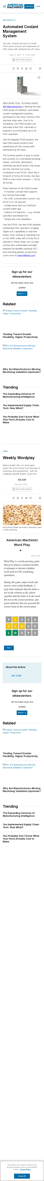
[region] (22, 1171)
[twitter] (22, 68)
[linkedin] (18, 68)
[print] (40, 68)
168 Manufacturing (12, 106)
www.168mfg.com (26, 255)
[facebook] (13, 68)
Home (5, 451)
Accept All (22, 1176)
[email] (30, 68)
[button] (4, 6)
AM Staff (22, 479)
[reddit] (26, 68)
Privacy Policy (25, 1169)
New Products (9, 20)
